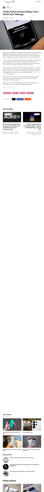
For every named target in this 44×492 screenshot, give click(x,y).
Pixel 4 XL (30, 93)
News (6, 485)
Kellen (8, 6)
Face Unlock (7, 93)
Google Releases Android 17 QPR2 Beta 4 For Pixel (11, 433)
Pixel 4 (23, 93)
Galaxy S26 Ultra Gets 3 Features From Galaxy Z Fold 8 (12, 450)
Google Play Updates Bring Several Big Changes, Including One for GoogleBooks (24, 465)
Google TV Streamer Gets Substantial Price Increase (21, 457)
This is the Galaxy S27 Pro (28, 432)
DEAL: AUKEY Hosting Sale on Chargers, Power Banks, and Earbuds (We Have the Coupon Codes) (12, 126)
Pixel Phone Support (8, 87)
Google (15, 93)
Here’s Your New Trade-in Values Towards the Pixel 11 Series (31, 450)
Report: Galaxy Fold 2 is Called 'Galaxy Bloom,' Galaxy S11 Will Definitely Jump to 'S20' (32, 126)
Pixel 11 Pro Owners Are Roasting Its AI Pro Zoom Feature (22, 471)
